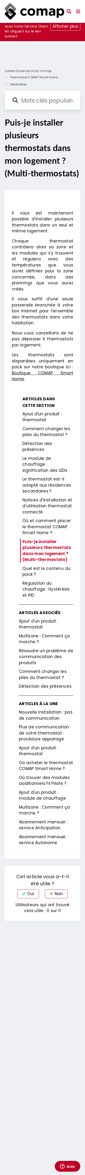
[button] (78, 11)
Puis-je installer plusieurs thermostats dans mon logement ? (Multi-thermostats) (46, 551)
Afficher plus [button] (65, 26)
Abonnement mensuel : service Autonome (43, 840)
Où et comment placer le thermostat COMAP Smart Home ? (46, 527)
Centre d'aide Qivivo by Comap (28, 71)
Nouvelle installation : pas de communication (45, 715)
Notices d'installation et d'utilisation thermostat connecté (47, 506)
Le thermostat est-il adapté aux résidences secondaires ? (46, 485)
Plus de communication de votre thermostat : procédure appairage (44, 733)
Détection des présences (37, 447)
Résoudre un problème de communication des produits (46, 657)
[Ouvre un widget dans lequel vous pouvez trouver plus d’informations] (67, 1167)
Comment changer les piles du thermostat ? (46, 432)
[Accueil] (34, 11)
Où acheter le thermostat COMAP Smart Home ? (46, 766)
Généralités (18, 84)
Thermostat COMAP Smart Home (34, 77)
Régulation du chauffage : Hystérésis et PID (46, 589)
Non (59, 894)
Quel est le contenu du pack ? (46, 571)
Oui (30, 894)
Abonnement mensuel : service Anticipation (43, 825)
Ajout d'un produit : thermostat (42, 417)
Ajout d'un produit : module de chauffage (42, 795)
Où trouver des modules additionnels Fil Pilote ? (44, 780)
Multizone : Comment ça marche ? (44, 639)
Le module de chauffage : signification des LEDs (45, 464)
